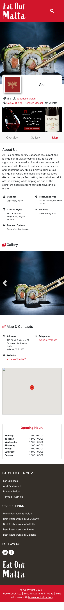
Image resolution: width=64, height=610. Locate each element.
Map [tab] (55, 137)
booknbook (10, 593)
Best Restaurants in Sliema (18, 529)
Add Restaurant (12, 486)
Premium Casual (33, 102)
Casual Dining (14, 102)
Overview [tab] (12, 137)
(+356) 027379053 (48, 340)
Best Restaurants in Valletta (19, 524)
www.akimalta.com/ (16, 359)
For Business (10, 480)
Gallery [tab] (35, 137)
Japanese (22, 98)
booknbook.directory (40, 597)
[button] (5, 283)
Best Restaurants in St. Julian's (21, 518)
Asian (32, 98)
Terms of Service (13, 496)
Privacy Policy (11, 491)
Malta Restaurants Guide (17, 513)
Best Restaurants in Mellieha (19, 534)
